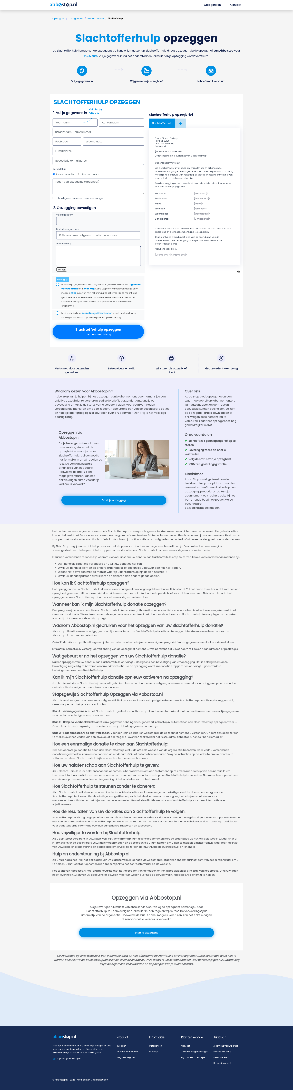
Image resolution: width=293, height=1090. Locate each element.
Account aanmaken (127, 1051)
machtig (89, 288)
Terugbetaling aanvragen (194, 1051)
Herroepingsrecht (222, 1063)
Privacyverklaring (222, 1051)
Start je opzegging (114, 500)
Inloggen (121, 1045)
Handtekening (63, 243)
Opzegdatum (59, 169)
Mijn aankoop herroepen (193, 1057)
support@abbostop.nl (69, 1058)
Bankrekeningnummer (67, 229)
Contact (185, 1045)
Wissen (62, 269)
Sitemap (153, 1051)
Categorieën (76, 18)
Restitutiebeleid (221, 1057)
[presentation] (98, 161)
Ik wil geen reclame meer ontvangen (81, 198)
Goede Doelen (95, 18)
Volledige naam (64, 214)
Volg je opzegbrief (126, 1057)
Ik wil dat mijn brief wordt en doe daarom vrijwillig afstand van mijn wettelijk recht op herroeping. (99, 315)
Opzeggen (58, 18)
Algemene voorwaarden (226, 1045)
